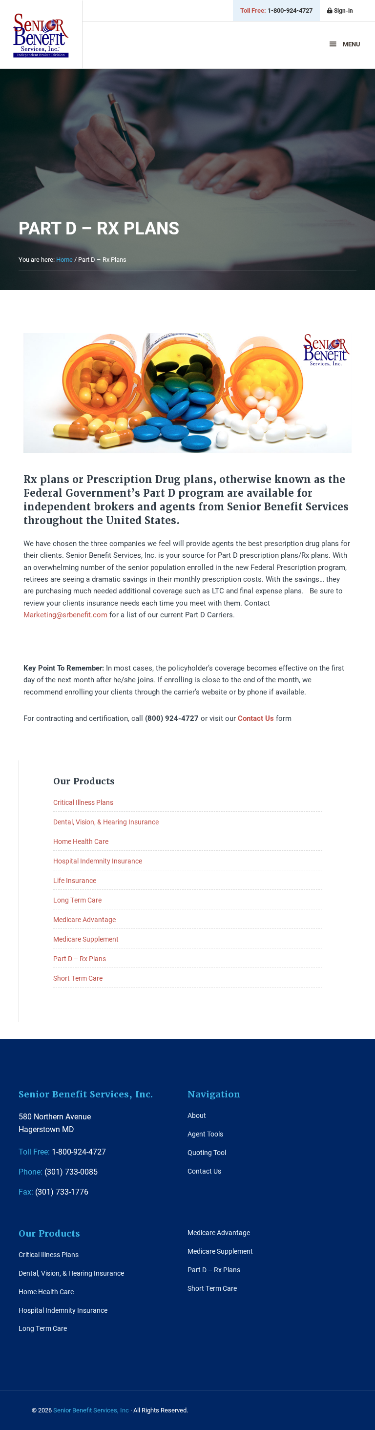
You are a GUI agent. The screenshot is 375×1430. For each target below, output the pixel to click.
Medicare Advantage (84, 919)
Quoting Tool (207, 1152)
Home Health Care (80, 841)
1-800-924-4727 (276, 10)
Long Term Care (77, 899)
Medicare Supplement (86, 939)
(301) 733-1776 (53, 1191)
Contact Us (204, 1171)
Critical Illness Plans (83, 802)
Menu (351, 44)
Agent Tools (205, 1133)
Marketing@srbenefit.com (65, 614)
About (197, 1115)
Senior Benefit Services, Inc (41, 35)
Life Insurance (74, 880)
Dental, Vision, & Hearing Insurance (106, 821)
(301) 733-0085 (58, 1171)
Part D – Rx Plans (79, 958)
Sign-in (343, 10)
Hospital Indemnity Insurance (97, 860)
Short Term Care (78, 978)
